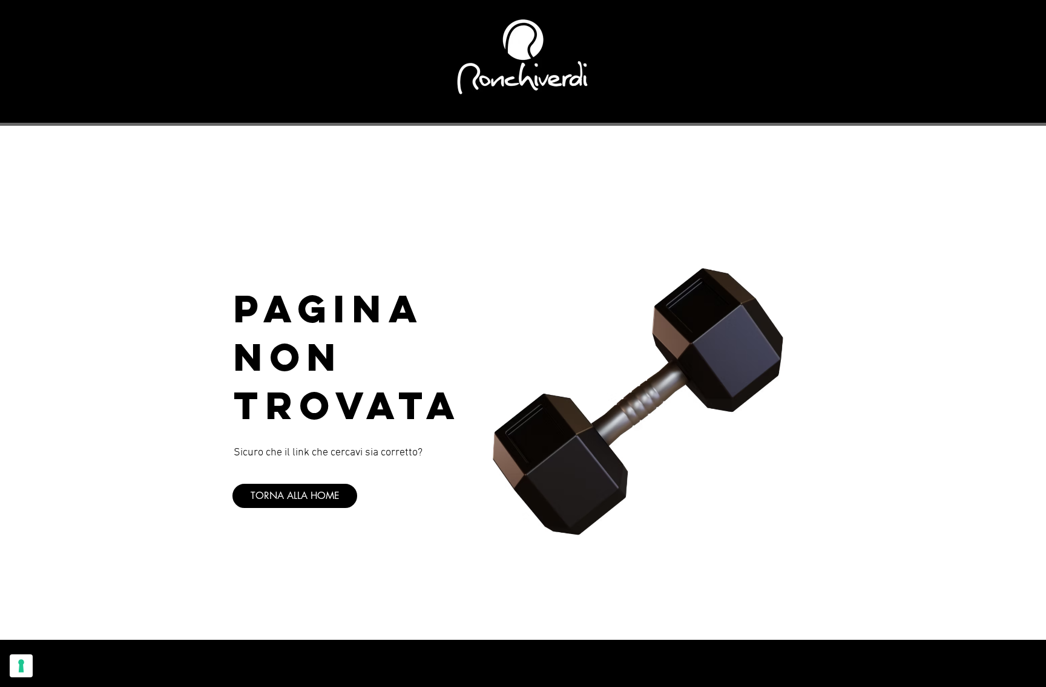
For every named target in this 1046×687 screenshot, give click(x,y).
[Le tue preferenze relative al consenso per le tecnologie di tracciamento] (21, 665)
